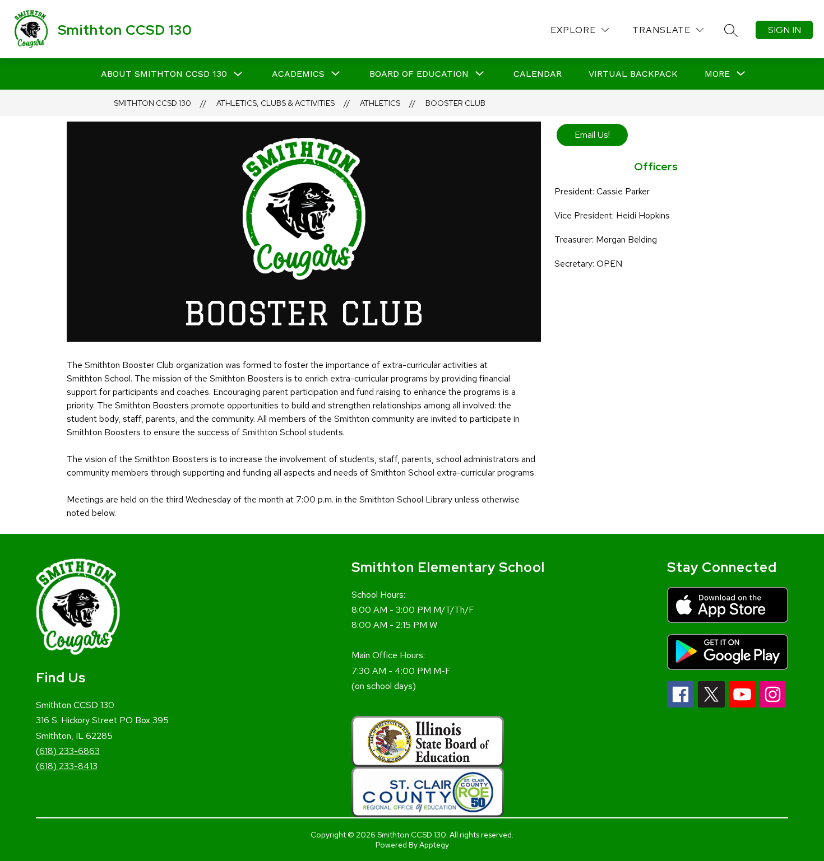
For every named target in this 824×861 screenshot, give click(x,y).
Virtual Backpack (633, 73)
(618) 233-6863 (68, 751)
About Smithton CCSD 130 (164, 73)
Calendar (537, 73)
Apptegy (434, 845)
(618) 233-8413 (67, 766)
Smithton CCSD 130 (152, 103)
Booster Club (455, 103)
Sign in (784, 30)
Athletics (380, 103)
